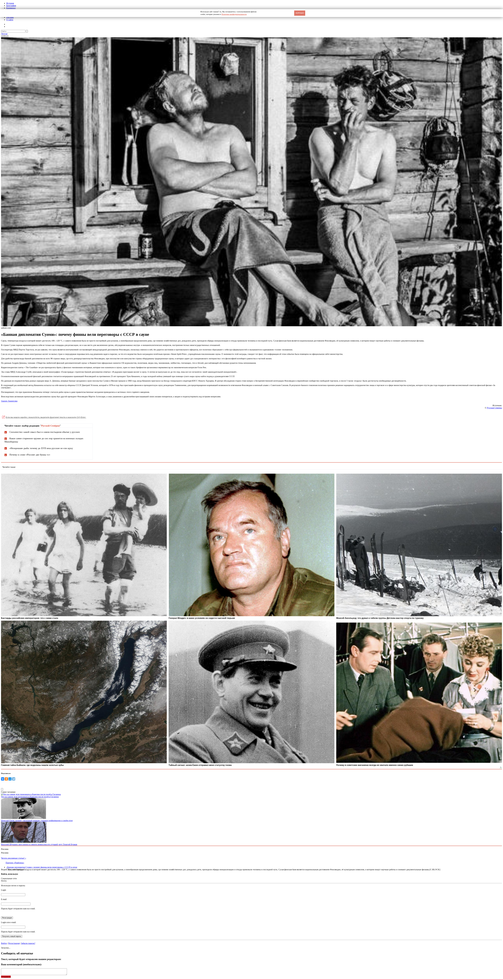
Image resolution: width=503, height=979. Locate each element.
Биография (11, 5)
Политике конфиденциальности (234, 14)
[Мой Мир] (10, 779)
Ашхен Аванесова (9, 401)
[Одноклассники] (6, 779)
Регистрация (14, 943)
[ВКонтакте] (2, 779)
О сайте (9, 20)
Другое (4, 34)
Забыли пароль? (28, 943)
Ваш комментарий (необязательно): (21, 964)
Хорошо (300, 13)
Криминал (11, 8)
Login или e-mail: (8, 922)
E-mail (4, 899)
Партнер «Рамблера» (15, 863)
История (10, 3)
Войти (4, 943)
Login (3, 890)
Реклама (10, 17)
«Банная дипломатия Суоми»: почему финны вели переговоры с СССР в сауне (41, 867)
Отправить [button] (6, 977)
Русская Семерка (494, 408)
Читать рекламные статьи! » (13, 858)
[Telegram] (13, 779)
